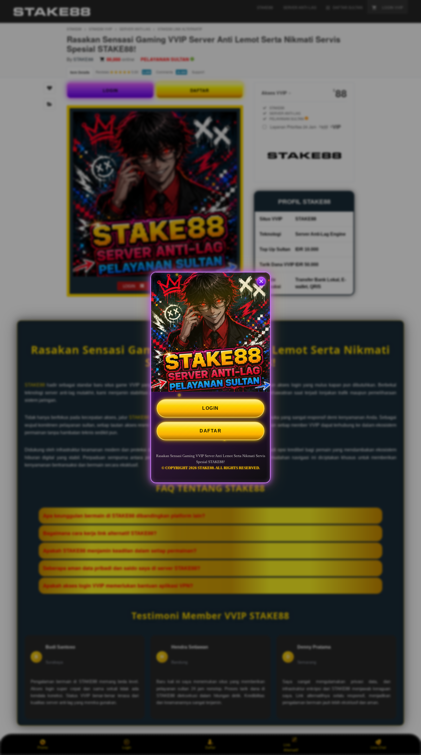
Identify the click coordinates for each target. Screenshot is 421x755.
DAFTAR (210, 430)
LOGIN (210, 408)
